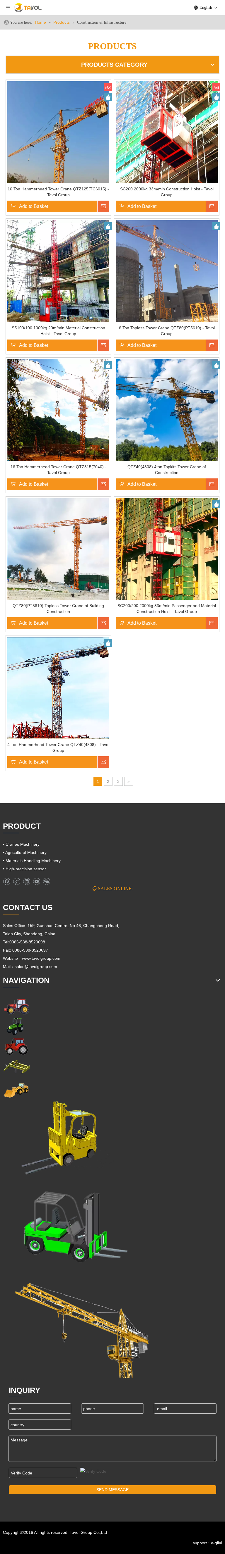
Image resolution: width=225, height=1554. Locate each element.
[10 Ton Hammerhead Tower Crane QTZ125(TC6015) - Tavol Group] (58, 132)
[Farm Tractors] (16, 1046)
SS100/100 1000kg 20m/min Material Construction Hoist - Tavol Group (58, 330)
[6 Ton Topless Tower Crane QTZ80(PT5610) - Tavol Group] (167, 270)
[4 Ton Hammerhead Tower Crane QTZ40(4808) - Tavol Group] (58, 687)
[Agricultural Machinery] (16, 1026)
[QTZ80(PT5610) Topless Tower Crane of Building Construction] (58, 548)
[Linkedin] (26, 881)
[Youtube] (36, 881)
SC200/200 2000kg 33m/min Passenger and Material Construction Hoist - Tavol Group (166, 608)
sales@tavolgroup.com (36, 966)
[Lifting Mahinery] (58, 1138)
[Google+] (16, 881)
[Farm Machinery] (16, 1006)
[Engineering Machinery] (16, 1089)
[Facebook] (6, 881)
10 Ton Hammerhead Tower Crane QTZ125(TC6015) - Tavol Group (58, 192)
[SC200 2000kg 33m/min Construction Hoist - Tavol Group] (167, 132)
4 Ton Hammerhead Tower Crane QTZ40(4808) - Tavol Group (58, 747)
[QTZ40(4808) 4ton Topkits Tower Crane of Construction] (167, 409)
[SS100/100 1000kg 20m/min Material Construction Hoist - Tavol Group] (58, 270)
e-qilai (216, 1543)
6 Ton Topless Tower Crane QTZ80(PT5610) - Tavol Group (167, 330)
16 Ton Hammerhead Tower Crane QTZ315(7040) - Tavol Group (58, 469)
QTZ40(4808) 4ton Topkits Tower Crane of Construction (166, 469)
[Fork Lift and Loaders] (71, 1223)
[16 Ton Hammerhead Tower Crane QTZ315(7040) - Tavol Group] (58, 409)
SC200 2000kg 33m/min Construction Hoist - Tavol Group (167, 192)
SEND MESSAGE (112, 1489)
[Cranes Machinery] (16, 1066)
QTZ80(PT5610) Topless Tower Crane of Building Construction (58, 608)
